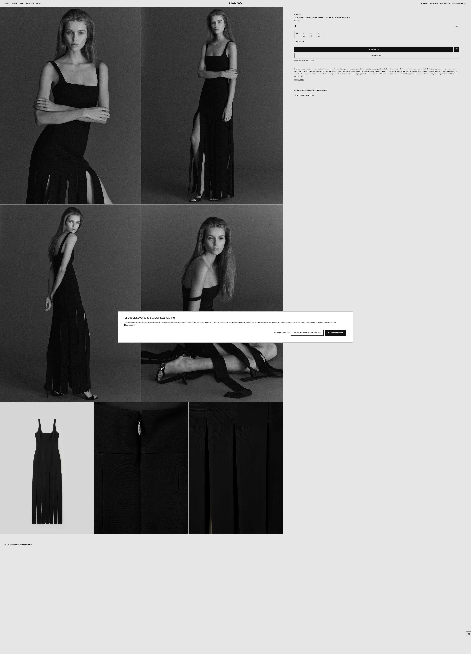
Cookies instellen (282, 333)
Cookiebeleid (129, 325)
